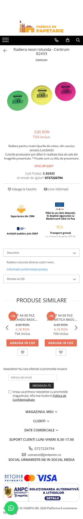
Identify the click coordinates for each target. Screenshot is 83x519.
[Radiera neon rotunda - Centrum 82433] (41, 96)
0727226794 (44, 448)
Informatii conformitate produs (27, 269)
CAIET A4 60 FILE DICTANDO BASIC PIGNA (22, 317)
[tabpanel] (41, 96)
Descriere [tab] (13, 253)
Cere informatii (57, 189)
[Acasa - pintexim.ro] (41, 26)
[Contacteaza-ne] (57, 40)
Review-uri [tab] (16, 279)
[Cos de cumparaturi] (67, 40)
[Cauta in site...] (78, 40)
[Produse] (6, 41)
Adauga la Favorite (24, 189)
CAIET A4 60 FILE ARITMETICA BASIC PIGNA (61, 317)
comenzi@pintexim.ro (44, 454)
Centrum (41, 60)
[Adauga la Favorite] (22, 352)
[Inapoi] (3, 51)
